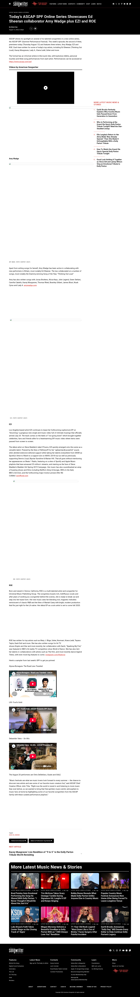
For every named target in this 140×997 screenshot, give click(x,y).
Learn (93, 4)
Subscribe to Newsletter (78, 966)
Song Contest (54, 963)
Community (81, 4)
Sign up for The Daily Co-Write (39, 963)
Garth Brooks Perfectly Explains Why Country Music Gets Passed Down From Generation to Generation (108, 113)
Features (53, 4)
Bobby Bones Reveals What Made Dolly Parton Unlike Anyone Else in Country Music (84, 895)
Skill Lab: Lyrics (96, 966)
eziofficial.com (22, 476)
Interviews (12, 969)
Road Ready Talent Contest (58, 969)
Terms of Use (91, 986)
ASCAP (10, 834)
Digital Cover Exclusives (16, 966)
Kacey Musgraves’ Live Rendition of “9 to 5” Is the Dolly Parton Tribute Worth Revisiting (41, 853)
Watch (99, 4)
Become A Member (76, 986)
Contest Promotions (56, 972)
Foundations (96, 963)
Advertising (41, 986)
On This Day (13, 974)
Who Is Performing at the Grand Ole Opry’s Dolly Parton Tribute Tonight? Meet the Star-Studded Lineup (109, 125)
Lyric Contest (54, 966)
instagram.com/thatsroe (55, 655)
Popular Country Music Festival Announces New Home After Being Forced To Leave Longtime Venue (114, 897)
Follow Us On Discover (18, 840)
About (30, 986)
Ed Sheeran (16, 834)
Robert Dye (14, 27)
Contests (71, 4)
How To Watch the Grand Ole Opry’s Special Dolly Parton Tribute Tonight (108, 151)
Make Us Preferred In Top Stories (41, 840)
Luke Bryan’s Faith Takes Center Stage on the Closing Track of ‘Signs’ (24, 929)
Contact (53, 986)
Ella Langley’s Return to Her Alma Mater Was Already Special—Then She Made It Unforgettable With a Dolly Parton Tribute (108, 139)
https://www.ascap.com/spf (20, 62)
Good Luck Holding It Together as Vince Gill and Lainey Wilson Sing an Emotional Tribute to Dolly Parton (109, 163)
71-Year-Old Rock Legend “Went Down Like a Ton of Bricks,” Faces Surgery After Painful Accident (84, 931)
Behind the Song (14, 963)
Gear (10, 977)
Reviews (11, 980)
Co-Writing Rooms (97, 969)
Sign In (63, 986)
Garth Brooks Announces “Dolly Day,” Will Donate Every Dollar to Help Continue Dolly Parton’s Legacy (114, 931)
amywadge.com (30, 285)
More (114, 960)
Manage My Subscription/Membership (79, 978)
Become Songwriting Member (80, 972)
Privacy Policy (106, 986)
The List (11, 972)
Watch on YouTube (118, 966)
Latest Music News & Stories (19, 12)
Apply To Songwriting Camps (80, 969)
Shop (88, 4)
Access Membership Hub (78, 974)
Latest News (62, 4)
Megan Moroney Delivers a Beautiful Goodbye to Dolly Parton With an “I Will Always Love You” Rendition (54, 931)
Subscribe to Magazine (78, 963)
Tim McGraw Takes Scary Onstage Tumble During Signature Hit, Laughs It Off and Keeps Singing (53, 897)
